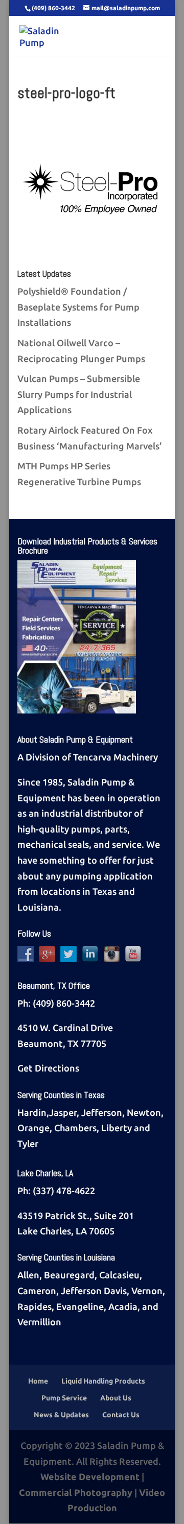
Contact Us (121, 1415)
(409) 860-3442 (64, 1003)
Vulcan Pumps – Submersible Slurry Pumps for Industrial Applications (78, 394)
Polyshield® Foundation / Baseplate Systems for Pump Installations (78, 306)
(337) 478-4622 (64, 1190)
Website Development (90, 1476)
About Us (115, 1398)
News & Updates (61, 1415)
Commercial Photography (75, 1492)
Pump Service (64, 1398)
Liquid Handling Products (103, 1381)
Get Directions (48, 1068)
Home (38, 1381)
